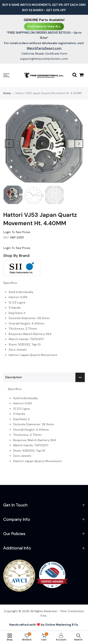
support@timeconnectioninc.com (44, 59)
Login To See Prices (16, 232)
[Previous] (9, 143)
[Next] (79, 143)
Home (7, 93)
